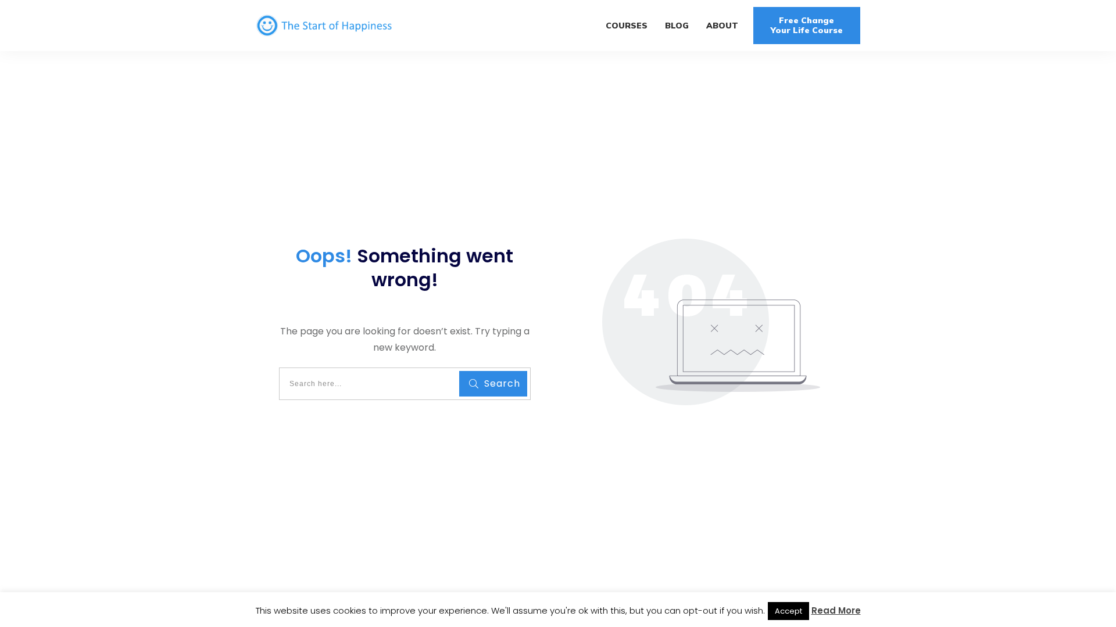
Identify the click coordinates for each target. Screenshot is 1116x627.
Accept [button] (788, 611)
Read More (836, 610)
